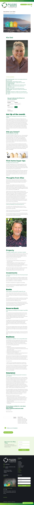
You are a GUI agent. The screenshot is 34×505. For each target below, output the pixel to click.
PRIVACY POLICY (13, 501)
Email (8, 105)
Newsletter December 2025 (22, 419)
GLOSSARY (20, 470)
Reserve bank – (10, 89)
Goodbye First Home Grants (20, 82)
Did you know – (10, 81)
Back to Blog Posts (8, 432)
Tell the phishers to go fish (17, 81)
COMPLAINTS (9, 501)
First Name (9, 102)
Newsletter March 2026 (22, 418)
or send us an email (18, 408)
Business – (9, 91)
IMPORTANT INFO (5, 501)
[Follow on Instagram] (29, 4)
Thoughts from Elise (10, 83)
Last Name (16, 102)
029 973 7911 (7, 464)
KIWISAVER (20, 463)
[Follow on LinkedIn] (31, 4)
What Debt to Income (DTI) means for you (17, 88)
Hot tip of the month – (11, 79)
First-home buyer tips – (11, 82)
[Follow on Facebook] (28, 4)
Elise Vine (5, 13)
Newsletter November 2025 (22, 420)
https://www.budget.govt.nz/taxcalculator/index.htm (15, 204)
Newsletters (13, 13)
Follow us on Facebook (12, 428)
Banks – (8, 88)
